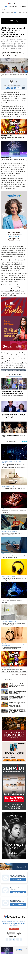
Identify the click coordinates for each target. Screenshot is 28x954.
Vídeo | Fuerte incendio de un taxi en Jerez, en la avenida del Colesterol (17, 685)
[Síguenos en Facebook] (21, 939)
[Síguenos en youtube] (17, 939)
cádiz (15, 12)
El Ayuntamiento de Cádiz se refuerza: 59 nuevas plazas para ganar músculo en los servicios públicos (13, 416)
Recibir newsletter (17, 904)
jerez (3, 12)
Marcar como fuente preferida (14, 942)
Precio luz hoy (13, 6)
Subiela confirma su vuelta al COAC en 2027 (13, 436)
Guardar (19, 87)
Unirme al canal (17, 879)
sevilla (20, 12)
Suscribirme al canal (18, 892)
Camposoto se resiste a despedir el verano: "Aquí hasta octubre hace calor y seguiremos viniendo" (17, 691)
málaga (24, 12)
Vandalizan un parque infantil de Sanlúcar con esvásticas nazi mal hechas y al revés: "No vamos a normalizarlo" (17, 704)
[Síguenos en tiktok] (14, 939)
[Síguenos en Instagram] (10, 939)
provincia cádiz (9, 12)
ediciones (4, 15)
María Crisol (4, 398)
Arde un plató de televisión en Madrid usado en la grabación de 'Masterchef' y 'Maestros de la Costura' (17, 711)
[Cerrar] (26, 948)
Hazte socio (15, 929)
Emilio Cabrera (5, 439)
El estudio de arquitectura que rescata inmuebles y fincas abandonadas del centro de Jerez (17, 698)
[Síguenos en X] (7, 939)
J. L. (16, 82)
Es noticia (4, 6)
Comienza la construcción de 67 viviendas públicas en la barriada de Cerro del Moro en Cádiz (13, 54)
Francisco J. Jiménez (6, 419)
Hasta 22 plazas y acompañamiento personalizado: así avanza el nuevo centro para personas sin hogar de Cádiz (12, 394)
